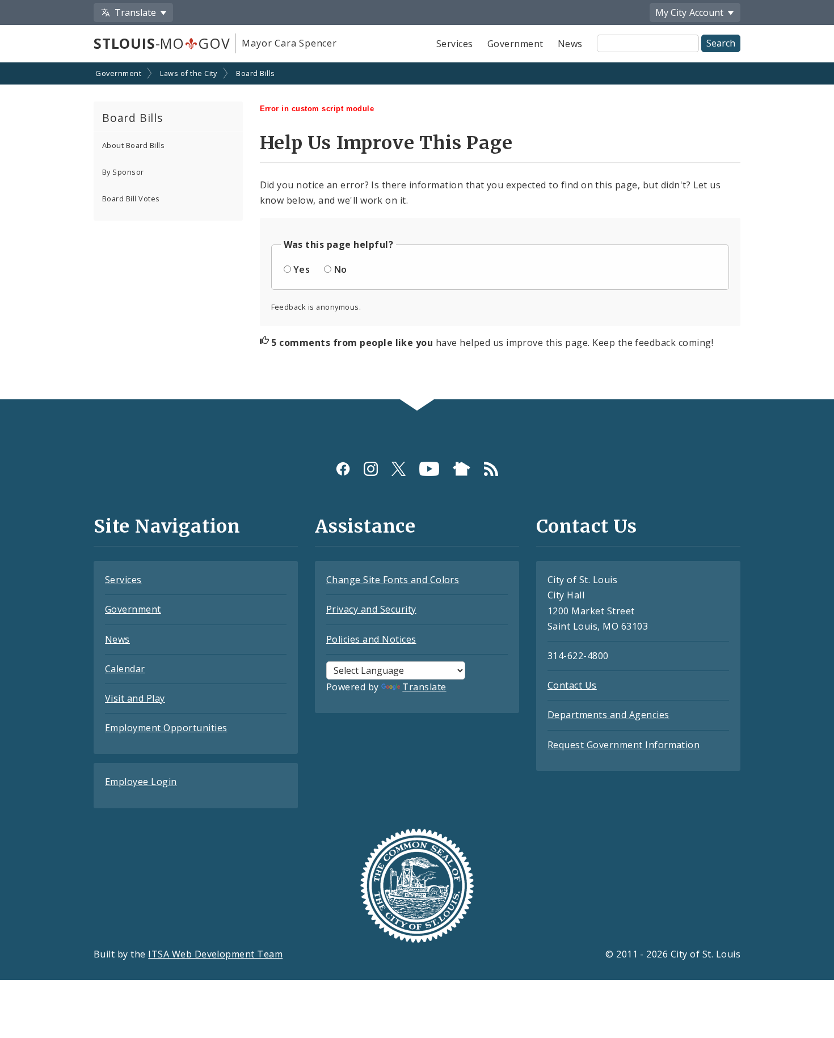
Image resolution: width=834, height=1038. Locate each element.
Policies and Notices (371, 639)
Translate (424, 687)
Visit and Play (135, 698)
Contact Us (572, 685)
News (570, 43)
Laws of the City (188, 73)
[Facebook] (343, 469)
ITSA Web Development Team (215, 954)
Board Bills (255, 73)
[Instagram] (371, 469)
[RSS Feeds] (491, 469)
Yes (301, 269)
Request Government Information (623, 745)
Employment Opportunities (166, 727)
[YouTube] (429, 469)
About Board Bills (133, 145)
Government (515, 43)
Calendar (125, 669)
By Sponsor (123, 172)
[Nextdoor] (461, 469)
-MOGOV (162, 43)
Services (454, 43)
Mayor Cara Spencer (289, 43)
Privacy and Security (371, 609)
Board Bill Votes (131, 198)
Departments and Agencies (608, 714)
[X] (398, 469)
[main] (417, 232)
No (340, 269)
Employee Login (141, 781)
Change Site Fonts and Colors (392, 579)
